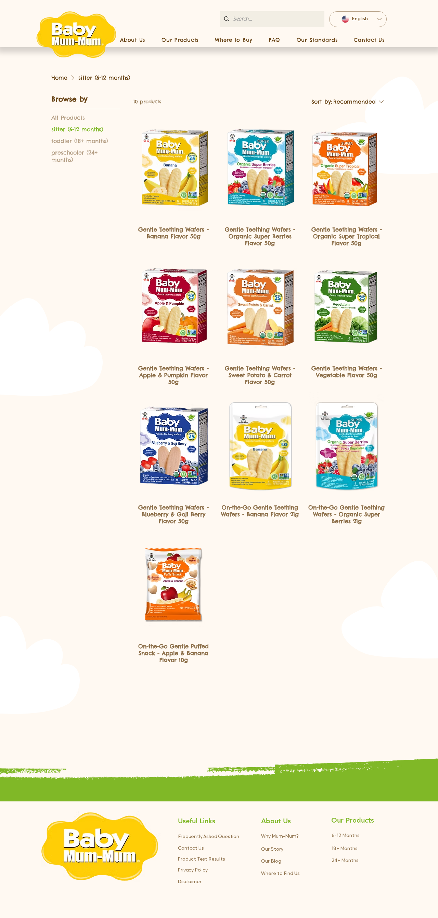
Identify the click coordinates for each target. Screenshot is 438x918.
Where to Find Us (280, 873)
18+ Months (345, 848)
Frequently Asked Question (208, 836)
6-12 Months (346, 835)
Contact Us (191, 848)
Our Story (272, 849)
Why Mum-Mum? (280, 836)
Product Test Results (201, 859)
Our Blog (271, 861)
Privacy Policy (192, 870)
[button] (180, 39)
